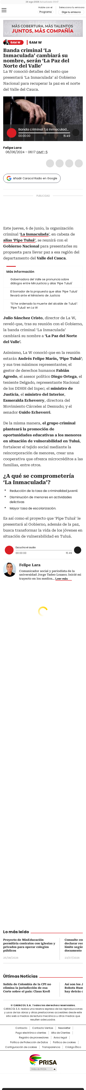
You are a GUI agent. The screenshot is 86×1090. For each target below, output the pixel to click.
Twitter (60, 163)
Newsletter (64, 1028)
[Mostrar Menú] (4, 10)
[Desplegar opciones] (75, 132)
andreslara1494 (29, 148)
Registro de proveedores (34, 1037)
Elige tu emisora (71, 12)
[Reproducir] (11, 133)
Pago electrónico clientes (31, 1032)
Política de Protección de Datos (29, 1042)
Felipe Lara (12, 147)
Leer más (61, 578)
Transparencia (51, 1047)
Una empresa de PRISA (43, 1059)
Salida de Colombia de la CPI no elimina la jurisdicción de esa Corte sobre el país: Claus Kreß (27, 988)
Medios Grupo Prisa (43, 1069)
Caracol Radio (20, 10)
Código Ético (73, 1047)
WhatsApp (79, 163)
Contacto (21, 1028)
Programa (45, 12)
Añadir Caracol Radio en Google (35, 178)
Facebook (50, 163)
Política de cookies (64, 1042)
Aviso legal (60, 1037)
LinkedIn (69, 163)
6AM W (35, 42)
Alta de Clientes (60, 1032)
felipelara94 (24, 148)
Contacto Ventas (42, 1028)
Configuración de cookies (21, 1047)
